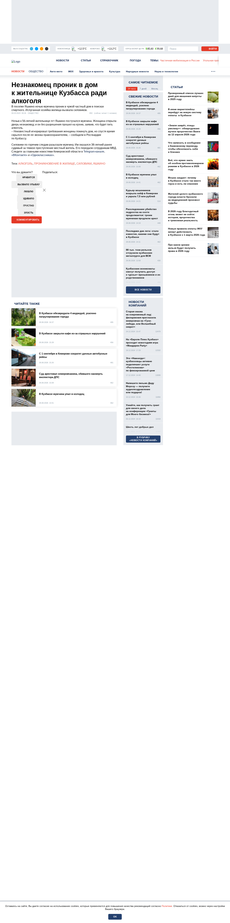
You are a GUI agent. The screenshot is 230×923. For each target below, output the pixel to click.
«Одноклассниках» (42, 155)
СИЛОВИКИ (84, 163)
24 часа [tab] (132, 89)
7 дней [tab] (143, 89)
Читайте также (27, 303)
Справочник (109, 60)
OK (115, 916)
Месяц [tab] (154, 89)
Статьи (86, 60)
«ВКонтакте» (19, 155)
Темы (154, 60)
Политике (167, 906)
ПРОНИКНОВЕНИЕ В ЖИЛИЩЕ (54, 163)
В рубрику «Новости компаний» (143, 439)
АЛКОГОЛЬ (25, 163)
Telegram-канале (94, 151)
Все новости (143, 289)
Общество (36, 71)
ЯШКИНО (99, 163)
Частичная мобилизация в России (180, 60)
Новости (62, 60)
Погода (135, 60)
